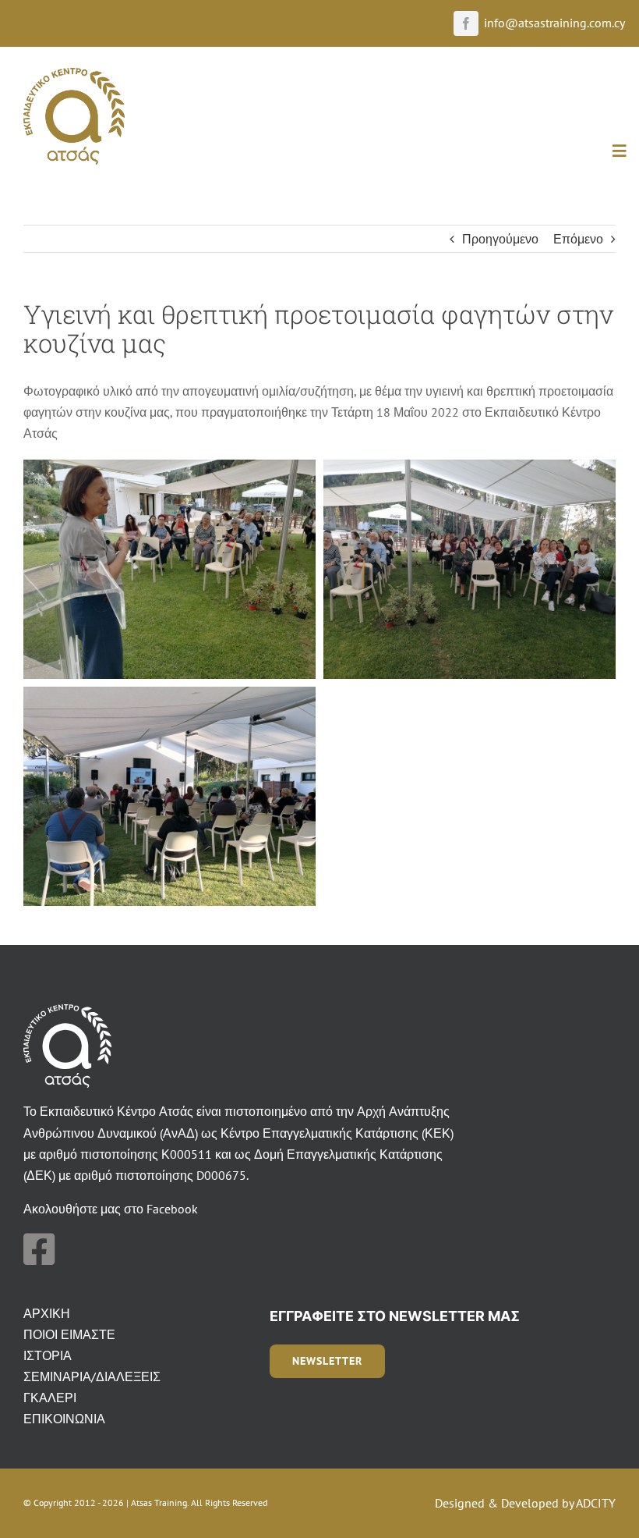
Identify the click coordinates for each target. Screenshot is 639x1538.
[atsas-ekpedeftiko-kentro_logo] (74, 74)
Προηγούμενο (500, 239)
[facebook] (466, 23)
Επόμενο (578, 239)
